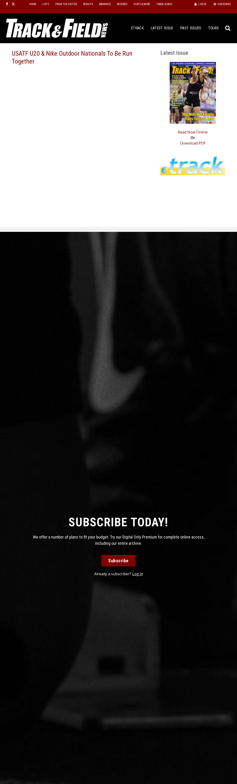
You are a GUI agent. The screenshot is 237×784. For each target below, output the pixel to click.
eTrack (137, 28)
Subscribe (118, 560)
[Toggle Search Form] (228, 28)
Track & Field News (57, 28)
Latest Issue (162, 28)
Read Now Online (193, 132)
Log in (137, 573)
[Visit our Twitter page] (13, 4)
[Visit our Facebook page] (7, 4)
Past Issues (190, 28)
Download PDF (193, 143)
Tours (213, 28)
